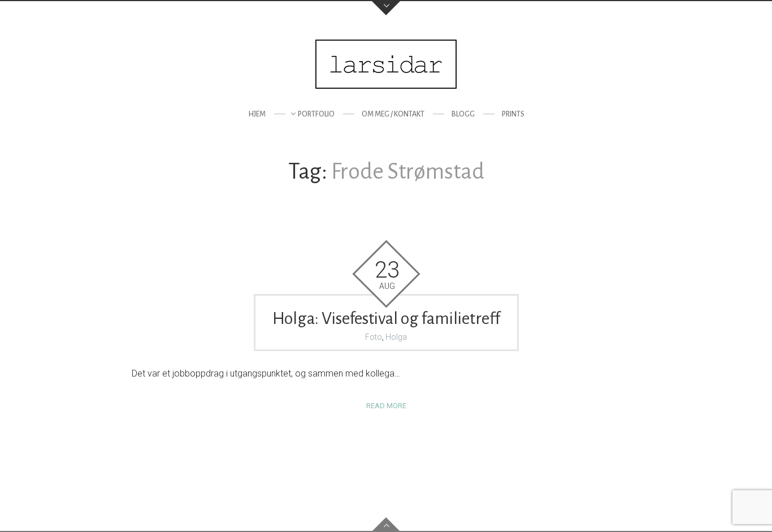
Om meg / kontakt (393, 114)
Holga (396, 336)
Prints (513, 114)
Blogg (463, 114)
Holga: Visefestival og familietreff (386, 318)
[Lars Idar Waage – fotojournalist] (386, 64)
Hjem (257, 114)
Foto (373, 336)
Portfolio (316, 114)
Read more (386, 405)
